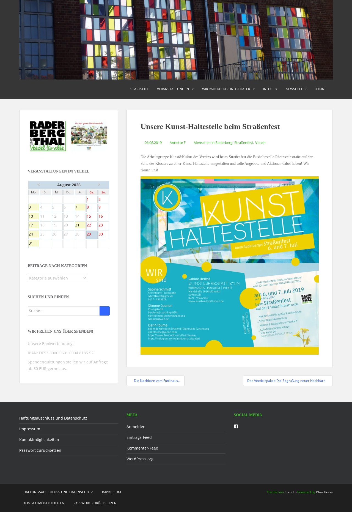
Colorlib (290, 492)
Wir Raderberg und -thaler (226, 89)
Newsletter (296, 89)
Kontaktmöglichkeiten (39, 439)
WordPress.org (140, 458)
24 (34, 234)
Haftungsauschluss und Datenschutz (53, 418)
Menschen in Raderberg (213, 142)
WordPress (324, 492)
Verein (260, 142)
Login (319, 89)
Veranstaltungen (173, 89)
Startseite (139, 89)
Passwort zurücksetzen (40, 450)
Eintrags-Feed (139, 437)
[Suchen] (105, 311)
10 (34, 216)
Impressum (29, 428)
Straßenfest (243, 142)
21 (80, 225)
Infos (268, 89)
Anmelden (136, 426)
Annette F (178, 142)
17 (34, 225)
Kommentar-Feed (142, 448)
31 (34, 243)
